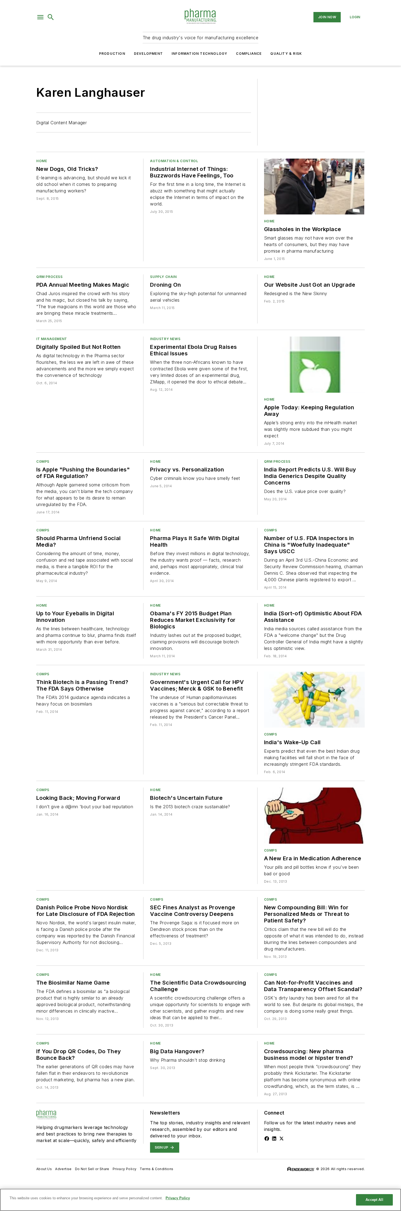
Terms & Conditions (156, 1169)
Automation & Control (174, 161)
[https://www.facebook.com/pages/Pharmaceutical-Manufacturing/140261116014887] (267, 1138)
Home (41, 161)
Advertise (63, 1169)
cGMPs (42, 461)
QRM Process (49, 277)
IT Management (51, 339)
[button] (40, 17)
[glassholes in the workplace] (314, 186)
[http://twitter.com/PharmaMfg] (281, 1138)
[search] (51, 17)
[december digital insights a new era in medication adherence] (314, 815)
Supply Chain (163, 277)
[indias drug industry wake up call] (314, 700)
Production (112, 54)
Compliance (249, 54)
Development (148, 54)
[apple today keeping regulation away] (314, 364)
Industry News (165, 339)
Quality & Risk (286, 54)
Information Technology (199, 54)
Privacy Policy (125, 1169)
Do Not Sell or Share (92, 1169)
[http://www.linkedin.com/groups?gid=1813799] (274, 1138)
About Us (44, 1169)
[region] (200, 1200)
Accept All (374, 1200)
